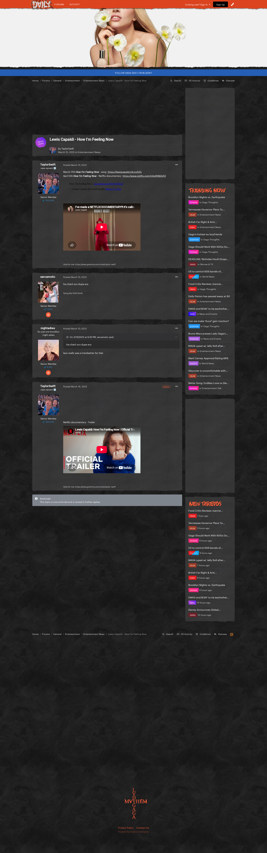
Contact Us (142, 827)
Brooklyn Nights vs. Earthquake (206, 197)
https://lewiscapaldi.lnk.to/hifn (125, 171)
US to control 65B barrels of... (205, 271)
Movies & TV (206, 264)
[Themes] (232, 4)
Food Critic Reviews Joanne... (205, 283)
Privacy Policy (126, 827)
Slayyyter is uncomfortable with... (208, 370)
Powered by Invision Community (133, 831)
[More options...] (177, 165)
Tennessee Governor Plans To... (206, 209)
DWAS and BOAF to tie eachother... (208, 308)
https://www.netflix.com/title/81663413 (144, 175)
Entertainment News (89, 152)
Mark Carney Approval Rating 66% (208, 358)
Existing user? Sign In (197, 4)
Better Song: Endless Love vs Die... (208, 383)
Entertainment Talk (211, 388)
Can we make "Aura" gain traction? (208, 321)
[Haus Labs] (133, 37)
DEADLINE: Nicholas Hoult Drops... (208, 259)
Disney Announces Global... (204, 609)
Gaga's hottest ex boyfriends (205, 234)
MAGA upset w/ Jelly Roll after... (206, 345)
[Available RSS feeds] (231, 634)
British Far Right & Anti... (202, 222)
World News (208, 276)
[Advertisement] (107, 108)
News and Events (208, 313)
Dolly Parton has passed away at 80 (209, 296)
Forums (59, 4)
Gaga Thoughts (210, 202)
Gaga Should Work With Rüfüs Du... (209, 246)
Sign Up (220, 4)
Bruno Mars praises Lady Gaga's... (208, 333)
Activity (75, 4)
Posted (75, 164)
